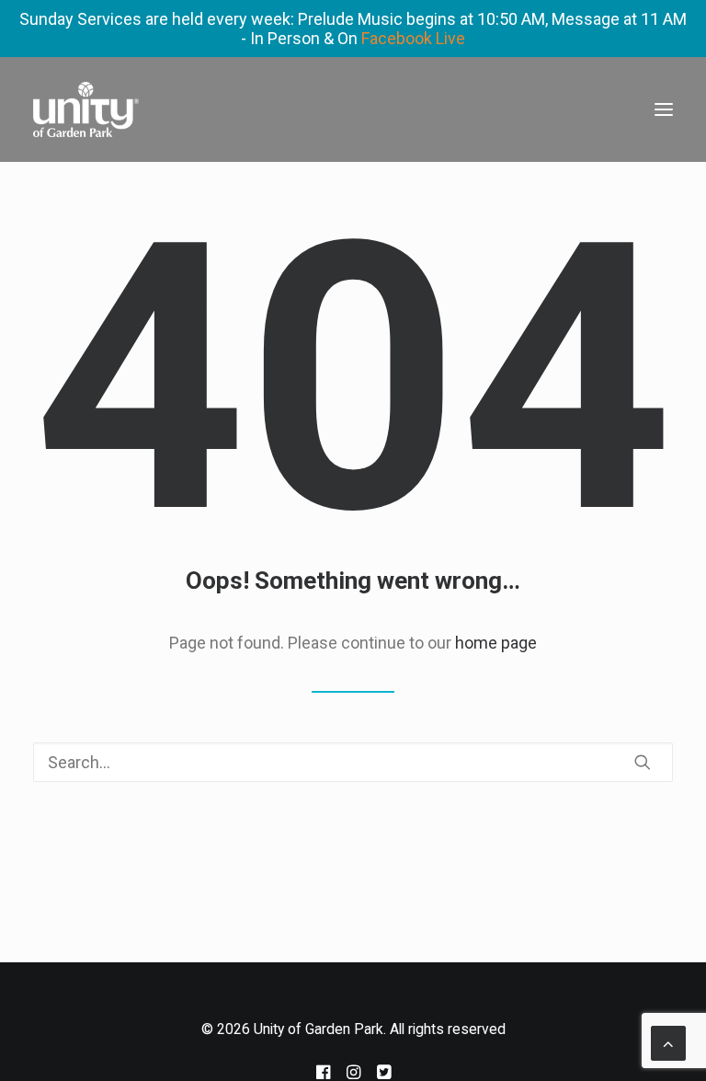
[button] (663, 109)
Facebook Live (413, 38)
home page (496, 642)
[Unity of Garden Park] (86, 109)
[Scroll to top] (668, 1042)
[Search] (353, 762)
